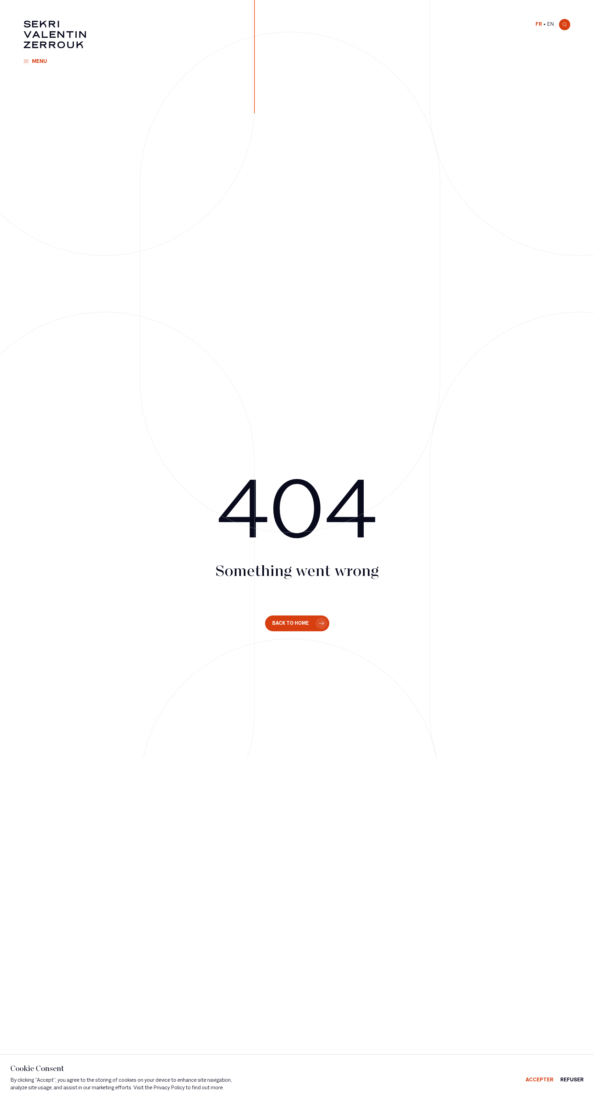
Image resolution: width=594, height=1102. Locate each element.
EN (550, 24)
